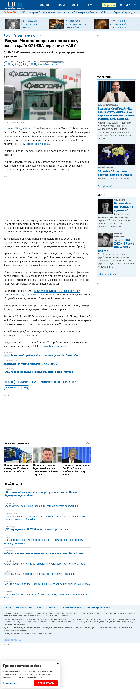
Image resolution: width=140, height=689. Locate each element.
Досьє (75, 5)
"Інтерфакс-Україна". (38, 144)
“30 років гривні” (30, 12)
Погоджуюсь (46, 683)
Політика (18, 35)
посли (9, 382)
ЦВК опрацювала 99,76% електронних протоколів (36, 529)
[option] (26, 24)
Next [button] (138, 24)
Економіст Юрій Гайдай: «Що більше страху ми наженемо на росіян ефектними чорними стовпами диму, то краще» (116, 114)
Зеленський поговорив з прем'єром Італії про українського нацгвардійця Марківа (45, 595)
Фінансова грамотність (56, 12)
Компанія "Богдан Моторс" (19, 128)
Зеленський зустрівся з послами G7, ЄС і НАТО (31, 363)
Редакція (53, 607)
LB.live (88, 5)
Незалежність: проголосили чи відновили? (123, 207)
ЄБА (34, 382)
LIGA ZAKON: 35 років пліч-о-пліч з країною (116, 245)
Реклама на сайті (24, 607)
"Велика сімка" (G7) (16, 387)
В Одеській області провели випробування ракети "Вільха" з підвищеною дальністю (42, 493)
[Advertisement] (47, 197)
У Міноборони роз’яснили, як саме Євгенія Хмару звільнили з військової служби (76, 27)
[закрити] (58, 664)
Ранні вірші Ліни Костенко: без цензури (30, 24)
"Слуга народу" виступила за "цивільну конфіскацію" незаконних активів (44, 563)
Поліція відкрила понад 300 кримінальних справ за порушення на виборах (47, 584)
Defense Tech (11, 12)
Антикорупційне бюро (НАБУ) (59, 382)
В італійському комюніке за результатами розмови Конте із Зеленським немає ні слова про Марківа (44, 517)
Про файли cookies (11, 683)
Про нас (7, 607)
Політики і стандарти (72, 607)
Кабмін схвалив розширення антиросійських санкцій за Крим (43, 553)
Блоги (61, 5)
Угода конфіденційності (98, 607)
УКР (128, 5)
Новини (44, 5)
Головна (7, 35)
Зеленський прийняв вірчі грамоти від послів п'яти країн (41, 355)
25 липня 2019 (30, 35)
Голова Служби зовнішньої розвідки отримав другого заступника (41, 506)
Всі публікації (105, 186)
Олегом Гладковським (53, 346)
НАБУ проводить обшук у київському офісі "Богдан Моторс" (39, 372)
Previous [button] (2, 24)
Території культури (124, 12)
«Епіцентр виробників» (85, 12)
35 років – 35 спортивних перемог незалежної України (115, 172)
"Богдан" (22, 382)
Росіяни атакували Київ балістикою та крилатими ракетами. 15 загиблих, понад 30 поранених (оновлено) (122, 29)
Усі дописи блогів (107, 274)
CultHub (105, 12)
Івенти (40, 607)
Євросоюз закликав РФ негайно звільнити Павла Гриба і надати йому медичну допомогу (43, 541)
